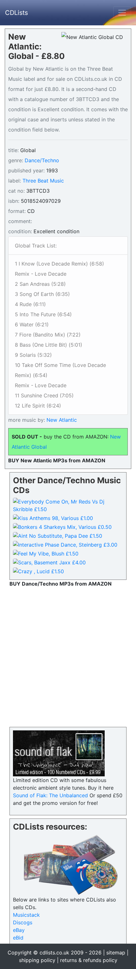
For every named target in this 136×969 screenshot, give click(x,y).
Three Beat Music (43, 180)
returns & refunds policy (88, 960)
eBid (18, 937)
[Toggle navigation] (122, 12)
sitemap (115, 952)
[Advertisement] (68, 655)
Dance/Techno (42, 160)
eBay (19, 930)
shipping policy (37, 960)
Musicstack (26, 915)
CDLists (16, 12)
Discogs (22, 922)
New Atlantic (61, 420)
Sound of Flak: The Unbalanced (50, 795)
